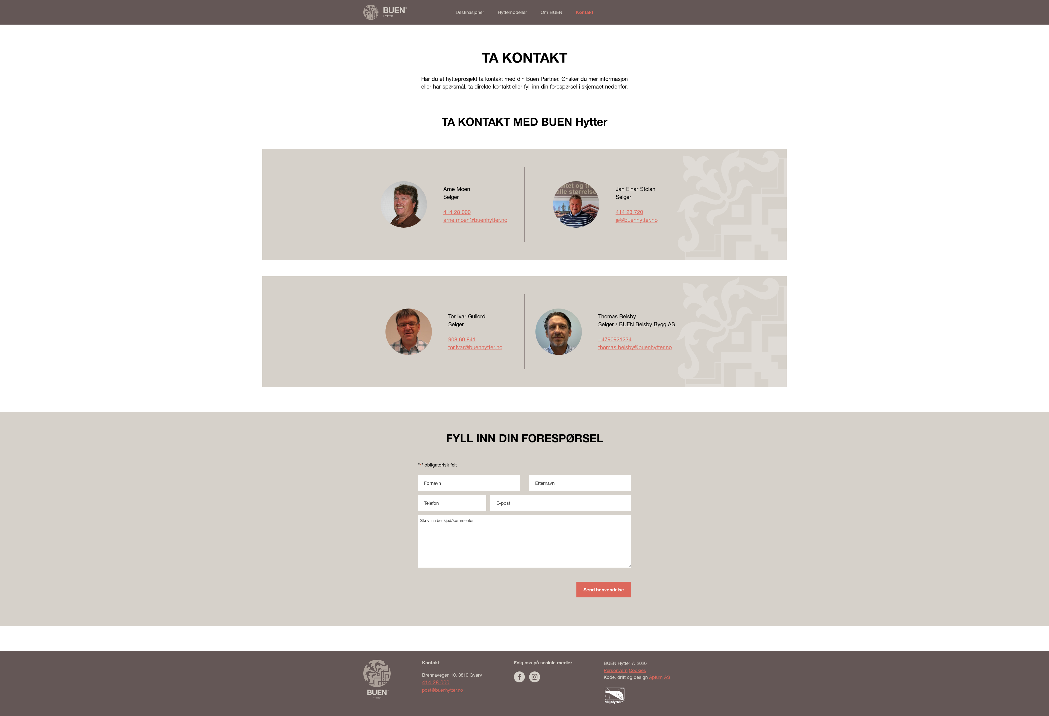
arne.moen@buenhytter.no (475, 220)
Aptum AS (659, 677)
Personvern (615, 670)
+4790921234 (615, 339)
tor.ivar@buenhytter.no (475, 347)
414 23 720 (629, 212)
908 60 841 (462, 339)
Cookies (637, 670)
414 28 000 (457, 212)
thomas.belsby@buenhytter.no (635, 347)
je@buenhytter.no (637, 220)
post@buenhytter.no (442, 690)
